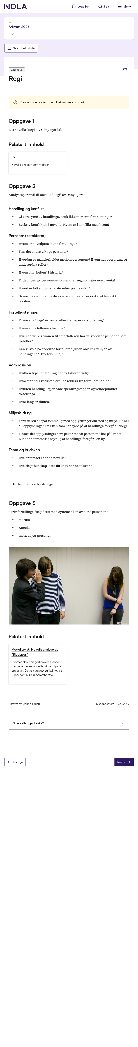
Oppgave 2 (22, 186)
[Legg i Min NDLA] (125, 69)
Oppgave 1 (21, 121)
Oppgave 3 (22, 503)
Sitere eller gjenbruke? (28, 723)
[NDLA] (15, 6)
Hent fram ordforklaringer (35, 484)
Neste (121, 762)
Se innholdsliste (23, 48)
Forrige (18, 762)
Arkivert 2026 (19, 27)
